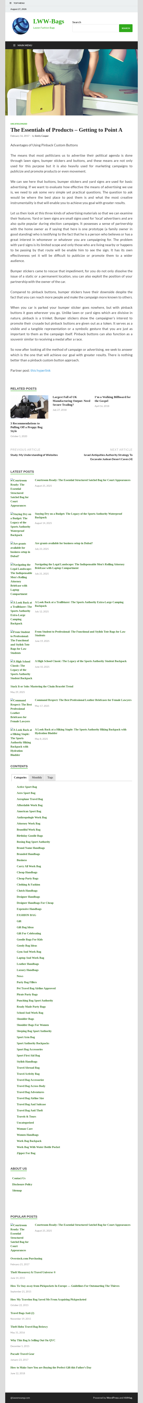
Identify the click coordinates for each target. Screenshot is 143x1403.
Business (22, 860)
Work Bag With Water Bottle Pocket (38, 1147)
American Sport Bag (29, 811)
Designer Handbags (28, 896)
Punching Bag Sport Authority (35, 1000)
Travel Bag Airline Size (30, 1098)
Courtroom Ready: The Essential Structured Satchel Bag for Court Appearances (82, 480)
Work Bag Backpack (29, 1140)
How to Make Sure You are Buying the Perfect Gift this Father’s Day (50, 1367)
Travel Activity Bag (28, 1073)
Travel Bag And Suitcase (31, 1104)
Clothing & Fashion (28, 884)
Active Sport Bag (27, 786)
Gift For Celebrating (29, 933)
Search (76, 22)
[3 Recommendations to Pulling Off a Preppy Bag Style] (29, 408)
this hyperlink (41, 370)
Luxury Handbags (28, 970)
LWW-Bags (48, 21)
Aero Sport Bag (26, 792)
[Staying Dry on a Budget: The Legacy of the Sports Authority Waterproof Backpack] (21, 514)
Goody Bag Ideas (27, 945)
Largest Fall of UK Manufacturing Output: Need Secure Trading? (71, 400)
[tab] (20, 777)
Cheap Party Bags (27, 878)
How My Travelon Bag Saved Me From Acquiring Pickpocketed (48, 1299)
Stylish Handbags (27, 1061)
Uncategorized (18, 124)
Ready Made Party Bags (31, 1006)
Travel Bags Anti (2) (22, 1313)
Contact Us (18, 1178)
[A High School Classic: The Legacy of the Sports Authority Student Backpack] (21, 661)
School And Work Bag (30, 1012)
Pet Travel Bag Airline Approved (36, 988)
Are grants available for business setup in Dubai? (64, 543)
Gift (19, 921)
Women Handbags (28, 1134)
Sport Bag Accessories (30, 1049)
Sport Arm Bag (26, 1037)
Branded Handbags (28, 854)
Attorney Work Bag (28, 823)
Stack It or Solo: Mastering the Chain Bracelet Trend (41, 686)
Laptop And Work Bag (30, 957)
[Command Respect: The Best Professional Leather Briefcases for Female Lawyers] (21, 700)
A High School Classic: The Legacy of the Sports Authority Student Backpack (81, 661)
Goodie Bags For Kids (30, 939)
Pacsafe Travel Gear (22, 1353)
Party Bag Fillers (27, 982)
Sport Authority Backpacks (33, 1043)
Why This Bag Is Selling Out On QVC (32, 1340)
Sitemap (17, 1190)
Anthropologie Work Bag (32, 817)
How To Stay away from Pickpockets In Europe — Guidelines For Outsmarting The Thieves (64, 1285)
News (20, 976)
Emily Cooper (42, 135)
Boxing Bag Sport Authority (33, 841)
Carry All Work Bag (29, 866)
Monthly (37, 777)
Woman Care (25, 1128)
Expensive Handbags (29, 908)
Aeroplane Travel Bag (30, 799)
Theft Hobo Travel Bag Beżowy (29, 1326)
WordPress (113, 1397)
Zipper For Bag (26, 1153)
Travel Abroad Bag (28, 1067)
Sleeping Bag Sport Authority (34, 1031)
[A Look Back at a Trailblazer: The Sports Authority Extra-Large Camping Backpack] (21, 602)
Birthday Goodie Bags (30, 835)
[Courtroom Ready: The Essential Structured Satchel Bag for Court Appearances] (21, 480)
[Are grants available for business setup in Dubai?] (21, 543)
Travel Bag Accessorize (30, 1079)
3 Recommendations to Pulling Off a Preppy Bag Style (26, 427)
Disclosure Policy (22, 1184)
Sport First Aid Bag (28, 1055)
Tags (50, 777)
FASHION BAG (26, 915)
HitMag (128, 1397)
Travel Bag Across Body (31, 1086)
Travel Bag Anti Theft (30, 1110)
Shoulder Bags (25, 1018)
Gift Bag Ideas (25, 927)
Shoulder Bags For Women (33, 1024)
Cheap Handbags (27, 872)
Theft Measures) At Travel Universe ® (33, 1272)
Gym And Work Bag (29, 951)
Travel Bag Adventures (30, 1092)
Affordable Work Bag (30, 805)
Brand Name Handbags (31, 847)
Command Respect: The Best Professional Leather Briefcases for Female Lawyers (83, 700)
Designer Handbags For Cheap (35, 902)
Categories (20, 777)
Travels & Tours (26, 1116)
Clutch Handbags (27, 890)
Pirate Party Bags (27, 994)
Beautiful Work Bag (28, 829)
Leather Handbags (28, 963)
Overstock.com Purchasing (26, 1258)
